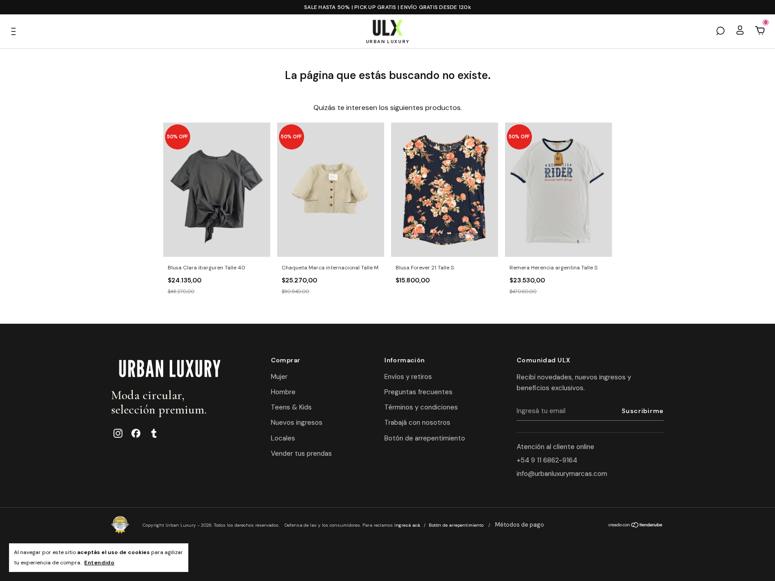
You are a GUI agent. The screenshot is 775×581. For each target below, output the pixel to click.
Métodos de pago (519, 524)
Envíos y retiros (408, 376)
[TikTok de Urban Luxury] (154, 433)
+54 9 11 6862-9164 (547, 460)
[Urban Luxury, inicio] (169, 368)
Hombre (283, 391)
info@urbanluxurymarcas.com (562, 473)
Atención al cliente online (555, 446)
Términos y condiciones (421, 407)
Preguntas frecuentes (418, 391)
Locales (283, 438)
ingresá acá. (407, 525)
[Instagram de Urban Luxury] (118, 433)
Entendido (99, 562)
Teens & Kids (291, 407)
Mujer (279, 376)
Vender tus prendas (301, 453)
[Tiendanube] (636, 525)
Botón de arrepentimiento (424, 438)
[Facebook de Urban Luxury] (136, 433)
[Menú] (15, 31)
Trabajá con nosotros (417, 422)
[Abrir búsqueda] (720, 31)
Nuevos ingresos (296, 422)
